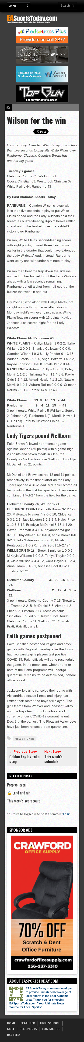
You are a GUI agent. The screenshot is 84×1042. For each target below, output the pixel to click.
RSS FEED (13, 1035)
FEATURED (28, 1023)
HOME (11, 1023)
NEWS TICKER (24, 739)
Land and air (18, 793)
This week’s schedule (53, 759)
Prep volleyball (17, 785)
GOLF (11, 1029)
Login (66, 814)
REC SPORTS (28, 1029)
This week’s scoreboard (24, 801)
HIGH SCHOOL (50, 1023)
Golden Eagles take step (24, 759)
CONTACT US (51, 1029)
